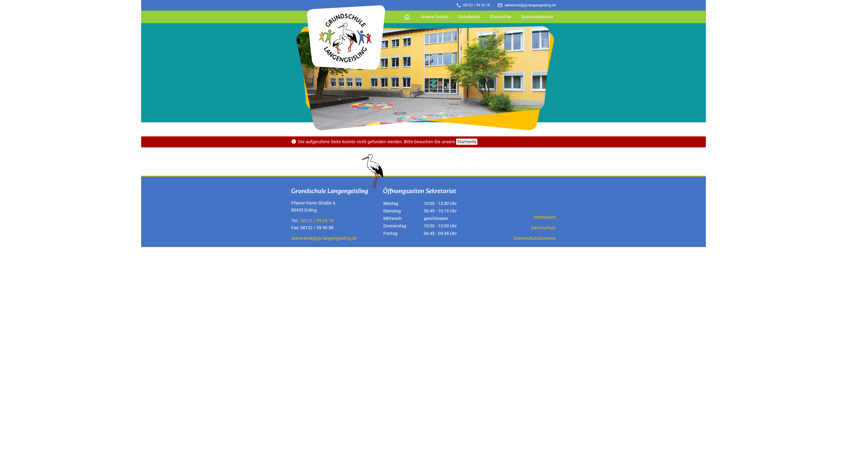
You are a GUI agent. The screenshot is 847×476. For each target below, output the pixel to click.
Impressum (545, 217)
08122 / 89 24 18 (473, 5)
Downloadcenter (537, 16)
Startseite (466, 141)
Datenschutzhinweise (535, 238)
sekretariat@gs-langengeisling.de (324, 238)
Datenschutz (543, 227)
